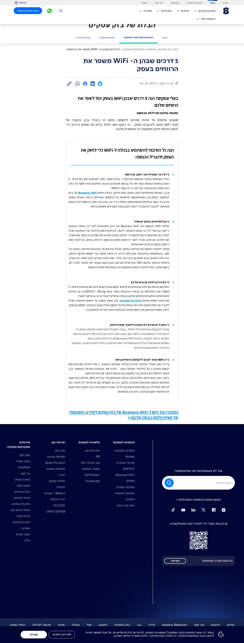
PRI (98, 456)
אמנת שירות (23, 534)
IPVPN (131, 481)
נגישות (22, 2)
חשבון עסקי (23, 485)
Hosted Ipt (92, 481)
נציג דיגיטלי (49, 11)
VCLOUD (59, 505)
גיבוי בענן (60, 450)
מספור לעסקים (91, 469)
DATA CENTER (56, 511)
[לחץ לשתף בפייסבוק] (85, 83)
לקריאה (175, 561)
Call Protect (92, 475)
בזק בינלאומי (122, 625)
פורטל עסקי (23, 516)
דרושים (215, 625)
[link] (69, 83)
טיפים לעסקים (107, 37)
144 (139, 625)
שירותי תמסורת (125, 462)
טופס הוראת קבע (20, 510)
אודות (230, 625)
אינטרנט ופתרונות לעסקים (138, 37)
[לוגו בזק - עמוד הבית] (226, 11)
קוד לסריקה (198, 540)
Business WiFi (125, 475)
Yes (89, 625)
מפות (61, 625)
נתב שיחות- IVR (90, 462)
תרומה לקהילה (41, 625)
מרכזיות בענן (92, 450)
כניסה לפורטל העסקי (28, 10)
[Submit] (168, 483)
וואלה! (76, 625)
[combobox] (198, 483)
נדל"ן (27, 540)
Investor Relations (174, 625)
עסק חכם (24, 455)
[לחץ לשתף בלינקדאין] (92, 83)
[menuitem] (206, 12)
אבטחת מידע (83, 37)
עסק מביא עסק (126, 505)
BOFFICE (129, 469)
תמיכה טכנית (22, 479)
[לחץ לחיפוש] (62, 10)
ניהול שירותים (22, 491)
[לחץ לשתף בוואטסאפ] (77, 83)
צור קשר (25, 473)
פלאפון (103, 625)
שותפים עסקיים (125, 487)
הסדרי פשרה (17, 625)
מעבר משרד (23, 461)
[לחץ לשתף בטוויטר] (100, 83)
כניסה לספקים (22, 498)
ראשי (165, 37)
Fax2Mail (24, 467)
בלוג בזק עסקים (21, 504)
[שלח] (169, 483)
